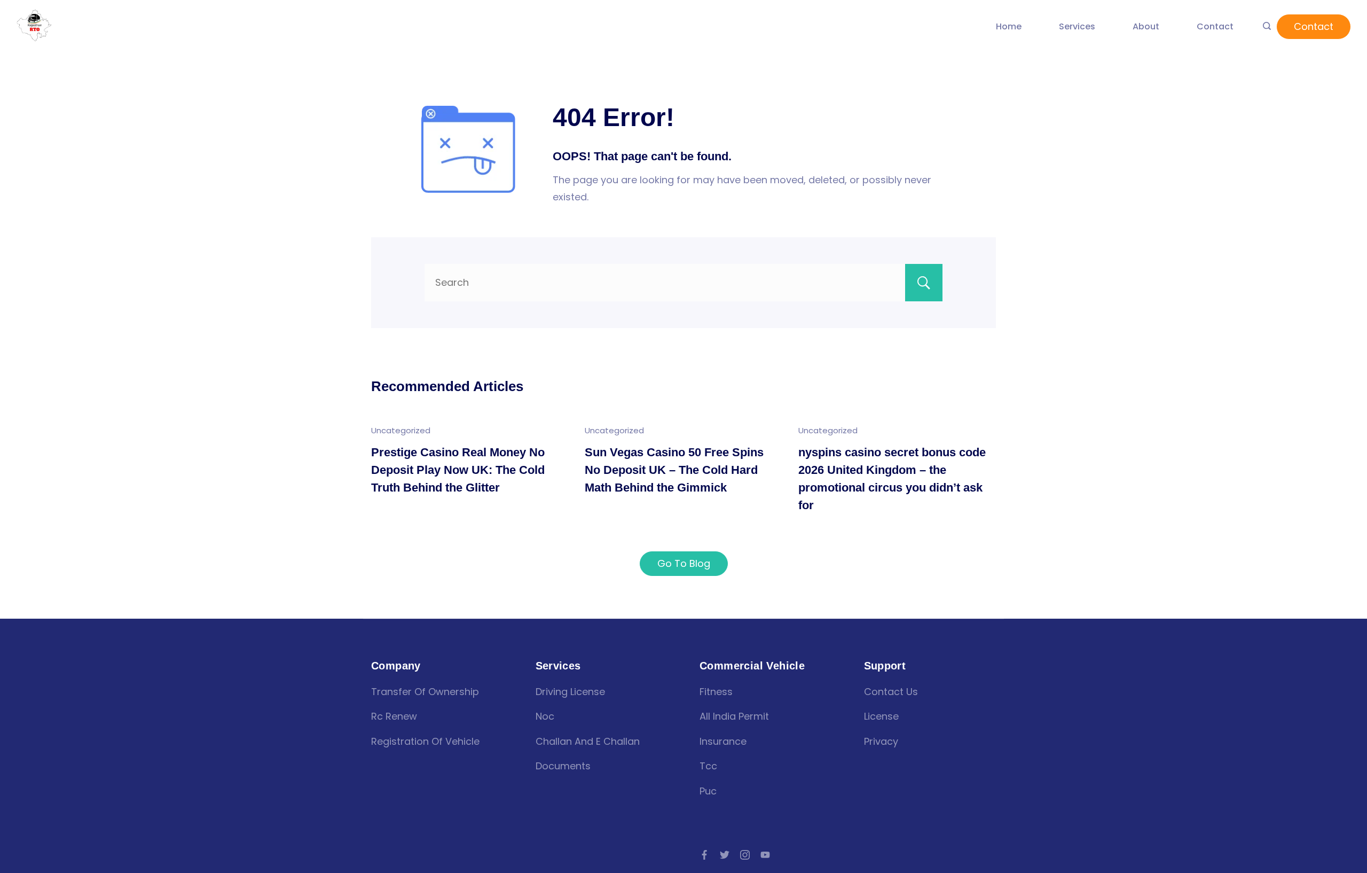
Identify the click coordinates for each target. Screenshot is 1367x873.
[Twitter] (724, 855)
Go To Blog (683, 563)
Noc (545, 716)
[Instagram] (745, 855)
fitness (716, 691)
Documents (563, 766)
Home (1009, 26)
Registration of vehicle (425, 741)
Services (1077, 26)
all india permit (734, 716)
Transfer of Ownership (425, 691)
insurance (723, 741)
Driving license (570, 691)
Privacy (881, 741)
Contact (1215, 26)
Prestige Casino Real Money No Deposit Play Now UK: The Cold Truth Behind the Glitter (458, 470)
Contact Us (891, 691)
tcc (708, 766)
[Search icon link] (1267, 27)
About (1146, 26)
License (881, 716)
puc (708, 791)
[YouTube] (765, 855)
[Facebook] (704, 855)
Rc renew (394, 716)
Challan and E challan (588, 741)
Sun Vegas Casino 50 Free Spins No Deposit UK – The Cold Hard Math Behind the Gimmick (674, 470)
